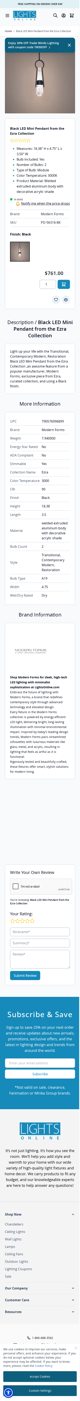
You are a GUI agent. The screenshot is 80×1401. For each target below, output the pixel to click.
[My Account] (63, 15)
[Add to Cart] (64, 284)
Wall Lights (13, 1239)
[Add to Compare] (66, 300)
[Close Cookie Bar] (75, 1348)
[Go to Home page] (24, 15)
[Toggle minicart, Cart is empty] (72, 15)
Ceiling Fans (14, 1254)
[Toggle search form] (55, 15)
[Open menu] (7, 15)
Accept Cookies (40, 1376)
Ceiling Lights (15, 1231)
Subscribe (40, 1074)
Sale (8, 1276)
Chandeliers (14, 1224)
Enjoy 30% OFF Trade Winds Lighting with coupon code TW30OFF (33, 45)
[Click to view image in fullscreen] (40, 78)
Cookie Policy (44, 1366)
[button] (40, 1214)
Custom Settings (40, 1391)
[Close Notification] (69, 45)
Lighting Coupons (18, 1269)
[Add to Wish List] (56, 300)
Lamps (10, 1246)
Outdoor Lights (16, 1261)
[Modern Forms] (40, 651)
